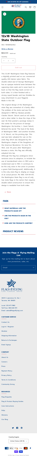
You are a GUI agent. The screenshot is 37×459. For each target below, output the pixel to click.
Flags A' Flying (15, 455)
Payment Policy (6, 371)
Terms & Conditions (8, 380)
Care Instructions (7, 406)
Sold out (18, 67)
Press (3, 366)
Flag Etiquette (6, 397)
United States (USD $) (17, 441)
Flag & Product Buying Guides (12, 401)
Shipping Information (9, 336)
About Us (4, 357)
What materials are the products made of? (15, 209)
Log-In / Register (7, 327)
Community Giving (8, 384)
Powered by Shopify (24, 455)
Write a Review (7, 49)
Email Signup (6, 345)
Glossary (4, 415)
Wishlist (4, 331)
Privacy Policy (6, 375)
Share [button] (9, 192)
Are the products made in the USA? (17, 217)
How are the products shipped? (18, 223)
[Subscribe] (33, 267)
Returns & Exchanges (9, 340)
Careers (4, 362)
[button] (2, 7)
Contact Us (5, 322)
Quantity (4, 57)
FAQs (3, 410)
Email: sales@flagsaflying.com (12, 311)
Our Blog (4, 419)
